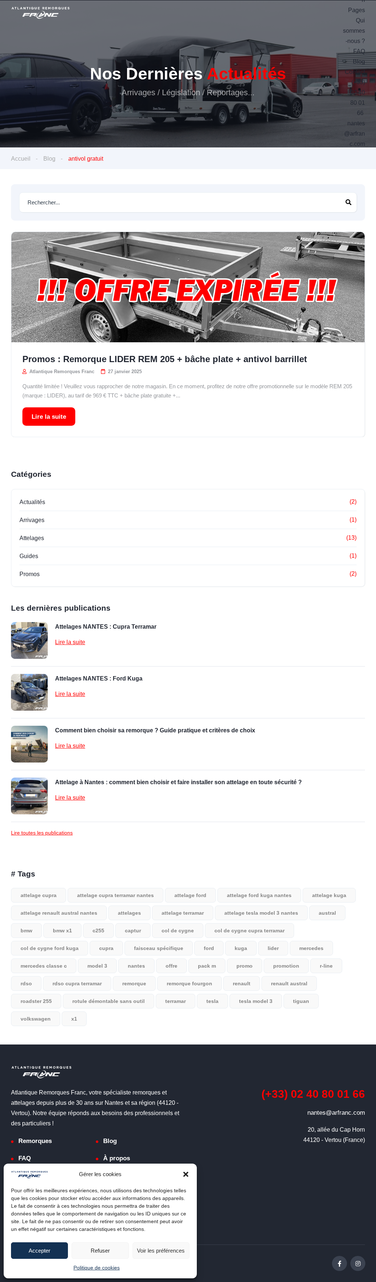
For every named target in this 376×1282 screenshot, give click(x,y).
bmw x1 (62, 930)
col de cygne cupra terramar (249, 930)
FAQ (359, 51)
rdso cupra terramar (77, 983)
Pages (356, 10)
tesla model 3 (255, 1001)
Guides (28, 556)
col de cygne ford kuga (50, 948)
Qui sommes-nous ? (354, 30)
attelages (129, 913)
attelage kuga (329, 895)
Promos (29, 574)
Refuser (100, 1250)
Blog (359, 61)
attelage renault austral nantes (59, 913)
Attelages (31, 538)
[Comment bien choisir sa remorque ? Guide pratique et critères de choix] (29, 744)
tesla (212, 1001)
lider (273, 948)
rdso (26, 983)
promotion (286, 966)
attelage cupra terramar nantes (115, 895)
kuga (241, 948)
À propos (116, 1158)
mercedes (311, 948)
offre (171, 966)
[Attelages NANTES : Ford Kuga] (29, 692)
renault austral (289, 983)
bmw (26, 930)
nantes (136, 966)
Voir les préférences (161, 1250)
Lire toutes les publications (42, 833)
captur (133, 930)
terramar (175, 1001)
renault (241, 983)
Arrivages (31, 520)
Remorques (35, 1141)
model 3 (97, 966)
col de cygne (178, 930)
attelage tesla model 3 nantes (261, 913)
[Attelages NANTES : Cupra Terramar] (29, 640)
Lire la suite (49, 416)
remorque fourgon (189, 983)
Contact (355, 72)
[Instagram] (357, 1263)
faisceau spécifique (158, 948)
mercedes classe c (44, 966)
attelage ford (190, 895)
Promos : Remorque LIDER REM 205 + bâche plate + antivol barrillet (164, 359)
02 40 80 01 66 (313, 1094)
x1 (74, 1019)
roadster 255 (36, 1001)
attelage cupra (39, 895)
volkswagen (36, 1019)
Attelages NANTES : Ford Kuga (98, 678)
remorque (134, 983)
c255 (98, 930)
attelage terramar (183, 913)
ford (209, 948)
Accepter (39, 1250)
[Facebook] (339, 1263)
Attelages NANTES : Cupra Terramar (105, 627)
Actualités (32, 502)
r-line (326, 966)
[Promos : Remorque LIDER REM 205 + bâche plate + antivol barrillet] (188, 287)
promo (244, 966)
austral (327, 913)
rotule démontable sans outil (108, 1001)
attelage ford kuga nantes (259, 895)
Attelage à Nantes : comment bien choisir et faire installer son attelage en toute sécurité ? (178, 782)
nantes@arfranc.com (354, 133)
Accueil (20, 159)
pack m (207, 966)
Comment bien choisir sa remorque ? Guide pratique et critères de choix (155, 730)
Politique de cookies (96, 1268)
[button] (185, 1174)
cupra (106, 948)
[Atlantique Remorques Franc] (40, 13)
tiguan (301, 1001)
